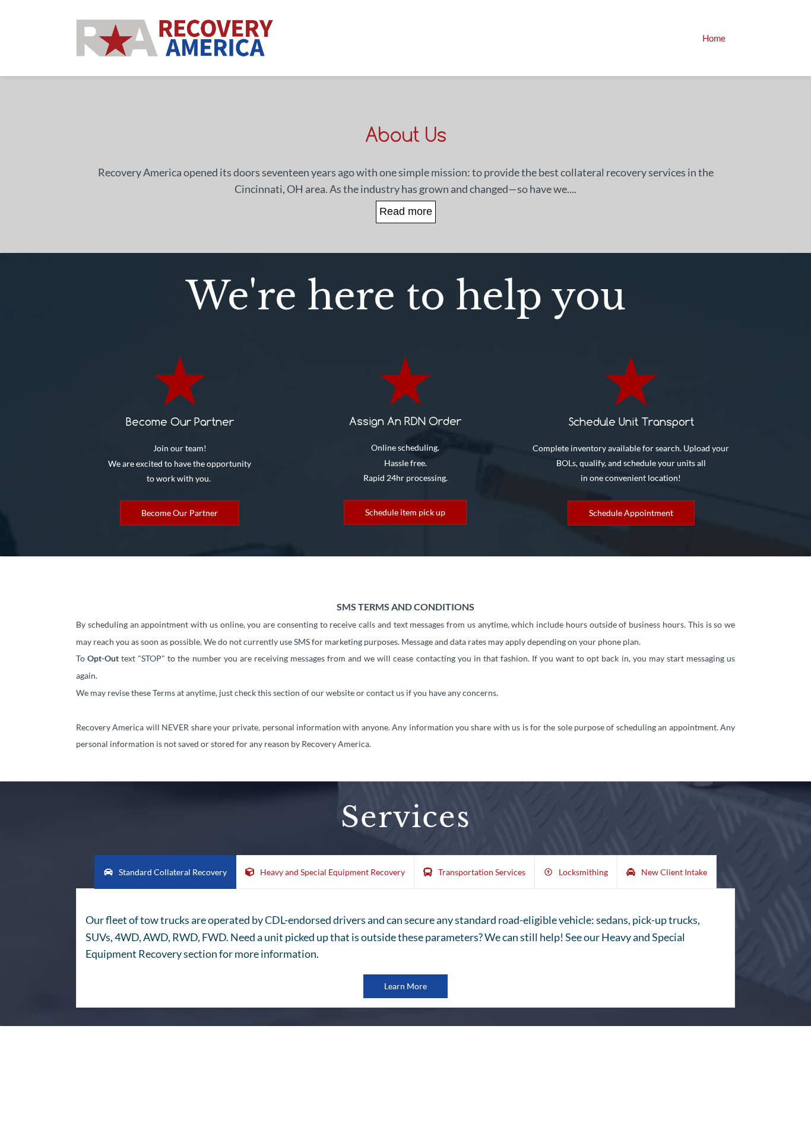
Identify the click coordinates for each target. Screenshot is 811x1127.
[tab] (165, 872)
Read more (405, 211)
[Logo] (175, 38)
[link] (180, 364)
